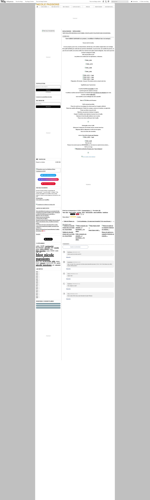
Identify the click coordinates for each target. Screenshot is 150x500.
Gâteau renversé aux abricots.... (43, 217)
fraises (51, 249)
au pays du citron (49, 262)
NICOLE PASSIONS (66, 31)
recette (56, 247)
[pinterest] (108, 1)
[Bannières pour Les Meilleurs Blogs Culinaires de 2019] (48, 170)
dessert (42, 263)
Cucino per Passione (93, 135)
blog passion (41, 251)
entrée (58, 263)
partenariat (49, 246)
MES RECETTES (55, 6)
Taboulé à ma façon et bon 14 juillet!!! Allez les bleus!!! (48, 220)
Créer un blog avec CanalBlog (42, 199)
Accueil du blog (39, 198)
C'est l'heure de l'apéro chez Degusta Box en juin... (47, 224)
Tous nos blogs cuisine (95, 1)
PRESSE (88, 6)
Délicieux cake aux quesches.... (42, 215)
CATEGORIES (44, 6)
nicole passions (44, 265)
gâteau (37, 249)
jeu (55, 263)
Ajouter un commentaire (75, 246)
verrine (48, 250)
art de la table (47, 261)
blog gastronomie (40, 247)
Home (37, 6)
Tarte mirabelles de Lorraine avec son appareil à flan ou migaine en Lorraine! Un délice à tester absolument (48, 211)
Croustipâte (91, 88)
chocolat (47, 247)
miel (53, 265)
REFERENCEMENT (109, 6)
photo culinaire (44, 249)
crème (52, 247)
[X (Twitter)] (106, 1)
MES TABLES (66, 6)
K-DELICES (92, 94)
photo (41, 261)
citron (37, 261)
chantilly (42, 246)
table (53, 261)
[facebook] (103, 1)
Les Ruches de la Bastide (100, 92)
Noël (40, 252)
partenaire (52, 250)
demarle (38, 262)
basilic (37, 252)
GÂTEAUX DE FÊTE (77, 6)
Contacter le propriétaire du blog (44, 96)
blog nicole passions (45, 256)
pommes (58, 261)
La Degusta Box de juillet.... (42, 218)
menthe (56, 250)
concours (57, 265)
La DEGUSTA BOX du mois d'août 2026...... (45, 214)
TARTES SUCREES (76, 31)
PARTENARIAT (98, 6)
